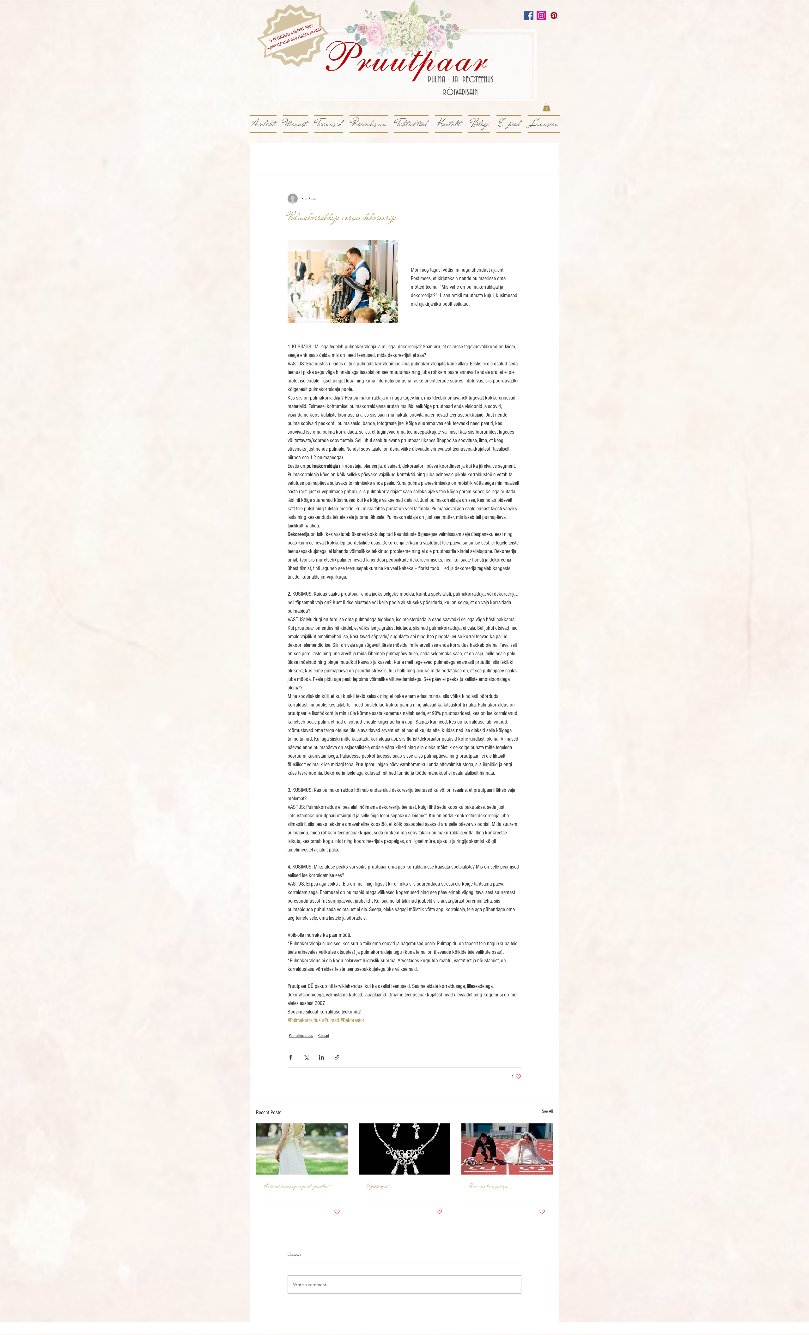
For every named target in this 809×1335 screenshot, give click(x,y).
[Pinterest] (554, 15)
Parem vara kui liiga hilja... (490, 1186)
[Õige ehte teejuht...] (404, 1149)
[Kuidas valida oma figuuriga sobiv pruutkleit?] (302, 1149)
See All (547, 1111)
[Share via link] (337, 1057)
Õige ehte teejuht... (379, 1186)
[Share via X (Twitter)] (306, 1057)
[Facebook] (528, 15)
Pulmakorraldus (301, 1035)
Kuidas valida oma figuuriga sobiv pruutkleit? (297, 1186)
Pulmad (323, 1035)
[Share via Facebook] (291, 1057)
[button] (546, 107)
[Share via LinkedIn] (322, 1057)
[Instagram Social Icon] (541, 15)
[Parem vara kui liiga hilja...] (507, 1149)
